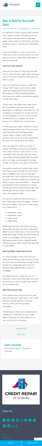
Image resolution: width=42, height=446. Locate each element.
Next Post (21, 334)
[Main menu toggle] (38, 4)
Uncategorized (24, 28)
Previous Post (21, 328)
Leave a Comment (9, 28)
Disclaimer (6, 437)
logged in (18, 348)
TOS (3, 435)
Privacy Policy (7, 440)
